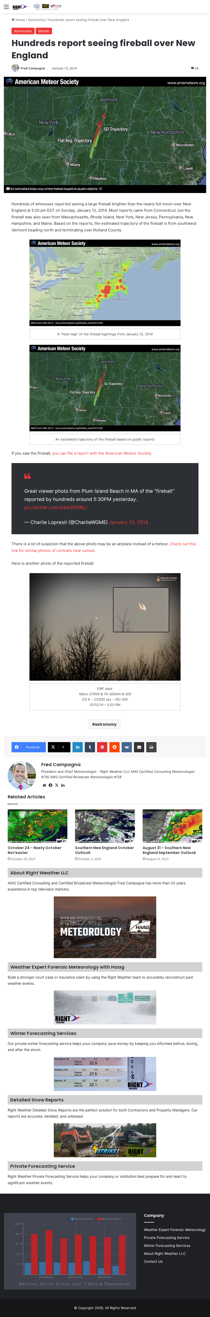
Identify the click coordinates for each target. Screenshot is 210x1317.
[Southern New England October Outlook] (105, 826)
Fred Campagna (33, 68)
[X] (57, 785)
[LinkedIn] (77, 747)
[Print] (151, 747)
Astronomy (36, 20)
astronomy (106, 724)
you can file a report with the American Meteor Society (101, 453)
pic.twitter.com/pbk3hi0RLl (55, 507)
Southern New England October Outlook (104, 850)
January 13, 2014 (128, 522)
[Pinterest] (102, 747)
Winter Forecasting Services (167, 1246)
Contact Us (153, 1261)
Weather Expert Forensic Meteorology (175, 1230)
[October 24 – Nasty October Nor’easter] (37, 826)
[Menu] (6, 8)
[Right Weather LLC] (37, 7)
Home (20, 20)
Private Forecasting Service (167, 1238)
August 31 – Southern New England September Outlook (169, 850)
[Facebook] (50, 785)
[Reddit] (114, 747)
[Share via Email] (139, 747)
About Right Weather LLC (165, 1253)
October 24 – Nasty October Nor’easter (34, 850)
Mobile (43, 31)
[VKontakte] (127, 747)
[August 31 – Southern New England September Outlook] (172, 826)
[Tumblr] (90, 747)
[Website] (44, 785)
